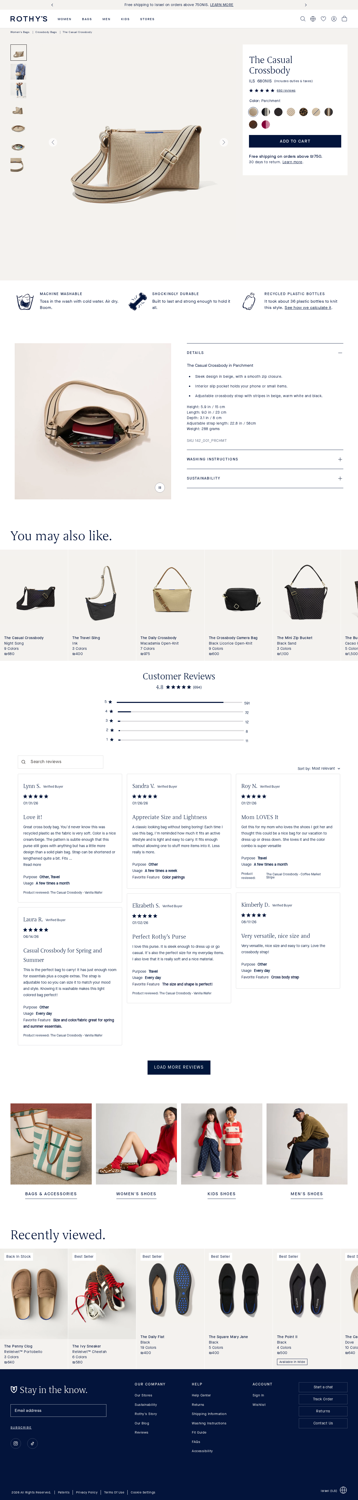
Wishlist (259, 1404)
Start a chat (323, 1387)
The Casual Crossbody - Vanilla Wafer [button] (76, 892)
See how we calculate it (308, 307)
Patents (64, 1492)
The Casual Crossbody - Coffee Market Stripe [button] (293, 876)
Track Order (323, 1399)
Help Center (201, 1395)
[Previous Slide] (53, 5)
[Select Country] (313, 19)
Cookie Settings (143, 1492)
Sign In (258, 1395)
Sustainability (146, 1404)
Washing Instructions (209, 1423)
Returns (198, 1404)
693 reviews (286, 90)
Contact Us (323, 1423)
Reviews (142, 1432)
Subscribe (21, 1427)
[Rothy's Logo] (28, 18)
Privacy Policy (86, 1492)
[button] (65, 19)
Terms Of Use (114, 1492)
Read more (32, 865)
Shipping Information (209, 1414)
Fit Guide (199, 1432)
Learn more (292, 162)
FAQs (196, 1442)
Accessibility (202, 1451)
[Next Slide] (305, 5)
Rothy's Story (146, 1414)
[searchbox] (60, 762)
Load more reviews (179, 1067)
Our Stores (143, 1395)
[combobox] (319, 768)
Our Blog (142, 1423)
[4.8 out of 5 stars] (262, 91)
